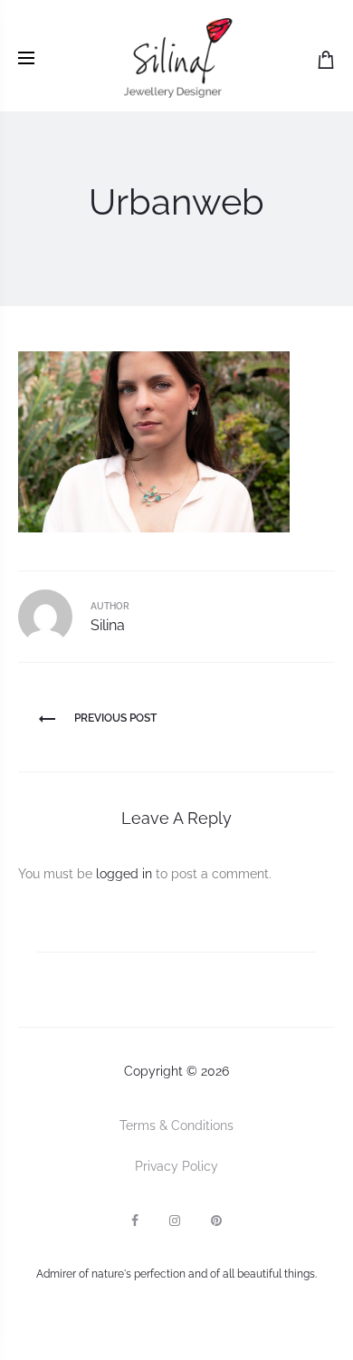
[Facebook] (134, 1220)
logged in (124, 874)
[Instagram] (174, 1220)
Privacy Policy (176, 1166)
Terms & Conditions (176, 1125)
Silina (108, 625)
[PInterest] (216, 1220)
